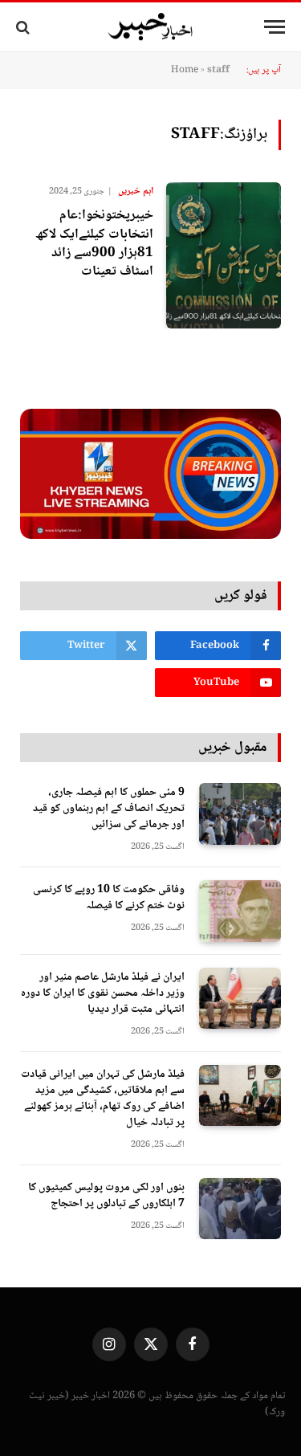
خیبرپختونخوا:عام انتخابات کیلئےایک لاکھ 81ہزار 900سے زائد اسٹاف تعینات (94, 243)
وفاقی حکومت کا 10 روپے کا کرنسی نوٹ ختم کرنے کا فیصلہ (109, 898)
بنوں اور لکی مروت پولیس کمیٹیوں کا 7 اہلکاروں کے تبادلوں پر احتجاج (106, 1195)
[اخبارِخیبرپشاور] (151, 27)
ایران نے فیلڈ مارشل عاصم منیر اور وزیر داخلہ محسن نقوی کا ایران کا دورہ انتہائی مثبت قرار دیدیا (103, 993)
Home (184, 70)
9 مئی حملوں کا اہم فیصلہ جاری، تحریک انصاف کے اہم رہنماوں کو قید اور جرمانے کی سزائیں (109, 808)
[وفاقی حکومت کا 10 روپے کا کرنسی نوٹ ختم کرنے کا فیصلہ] (240, 911)
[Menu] (274, 27)
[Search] (24, 27)
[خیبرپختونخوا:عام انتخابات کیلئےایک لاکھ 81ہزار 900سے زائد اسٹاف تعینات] (223, 255)
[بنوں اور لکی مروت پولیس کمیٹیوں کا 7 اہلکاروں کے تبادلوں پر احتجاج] (240, 1209)
